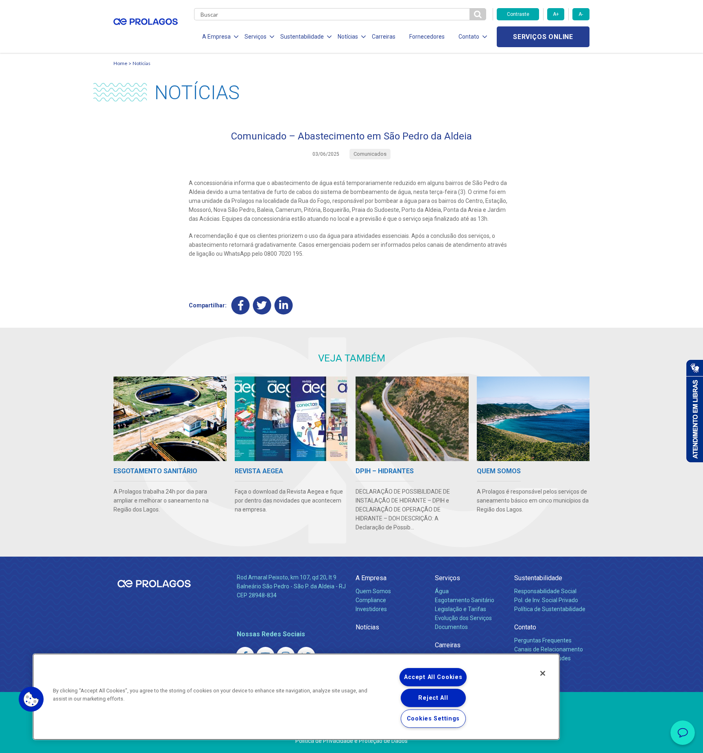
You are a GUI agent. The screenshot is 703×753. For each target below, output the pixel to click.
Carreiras (383, 36)
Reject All (433, 697)
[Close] (543, 673)
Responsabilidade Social (545, 591)
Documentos (451, 627)
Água (442, 591)
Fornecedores (427, 36)
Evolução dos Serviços (463, 618)
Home (120, 63)
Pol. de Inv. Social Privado (546, 600)
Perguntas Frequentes (543, 640)
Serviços (447, 578)
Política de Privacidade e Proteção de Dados (351, 741)
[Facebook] (240, 305)
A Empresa (371, 578)
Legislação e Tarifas (460, 609)
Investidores (371, 609)
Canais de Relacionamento (548, 649)
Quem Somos (373, 591)
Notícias (142, 63)
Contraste (518, 14)
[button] (31, 699)
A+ (556, 14)
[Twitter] (262, 305)
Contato (525, 627)
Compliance (371, 600)
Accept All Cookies (433, 677)
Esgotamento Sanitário (464, 600)
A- (581, 14)
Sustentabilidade (538, 578)
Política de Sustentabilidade (549, 609)
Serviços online (543, 37)
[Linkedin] (284, 305)
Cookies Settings (433, 718)
